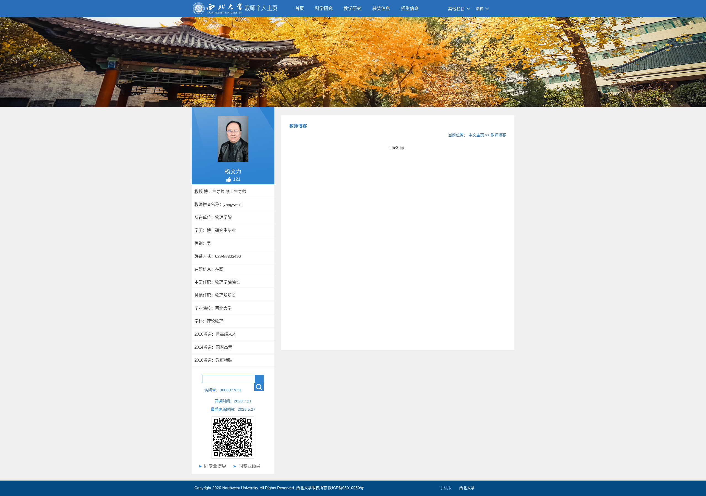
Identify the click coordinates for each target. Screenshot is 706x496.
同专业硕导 (250, 466)
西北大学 (467, 488)
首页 (299, 8)
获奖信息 (381, 8)
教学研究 (352, 8)
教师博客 (498, 135)
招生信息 (410, 8)
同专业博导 (215, 466)
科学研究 (324, 8)
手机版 (445, 488)
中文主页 (476, 135)
